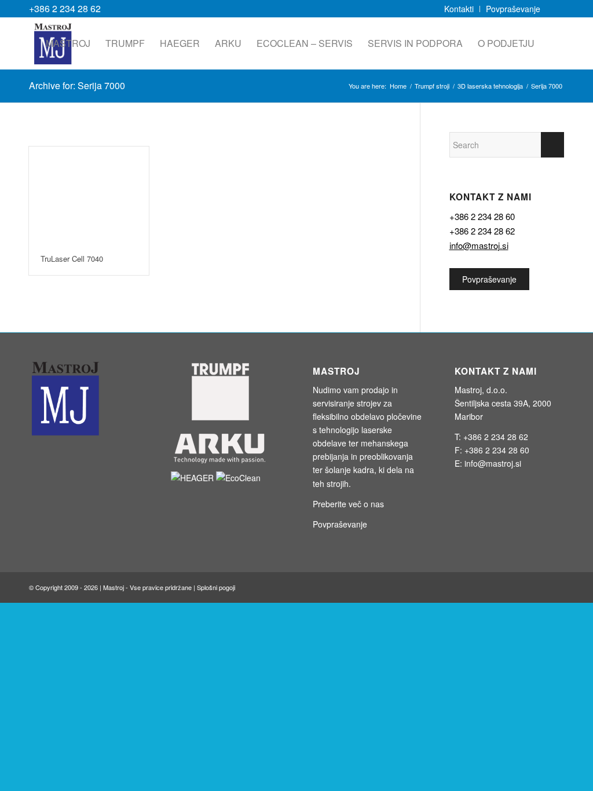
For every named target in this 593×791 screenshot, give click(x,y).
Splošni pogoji (216, 587)
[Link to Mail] (555, 8)
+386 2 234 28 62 (65, 8)
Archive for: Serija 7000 (77, 85)
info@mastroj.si (478, 245)
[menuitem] (459, 9)
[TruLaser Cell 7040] (89, 195)
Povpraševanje (489, 279)
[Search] (553, 43)
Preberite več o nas (348, 504)
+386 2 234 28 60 (482, 216)
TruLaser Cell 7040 (72, 258)
